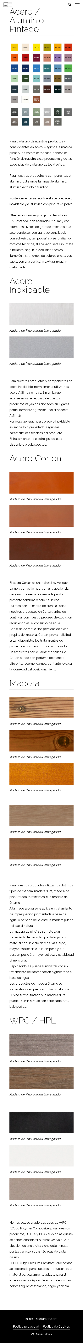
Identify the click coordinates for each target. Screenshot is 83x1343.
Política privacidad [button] (26, 1326)
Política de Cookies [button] (56, 1326)
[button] (77, 5)
